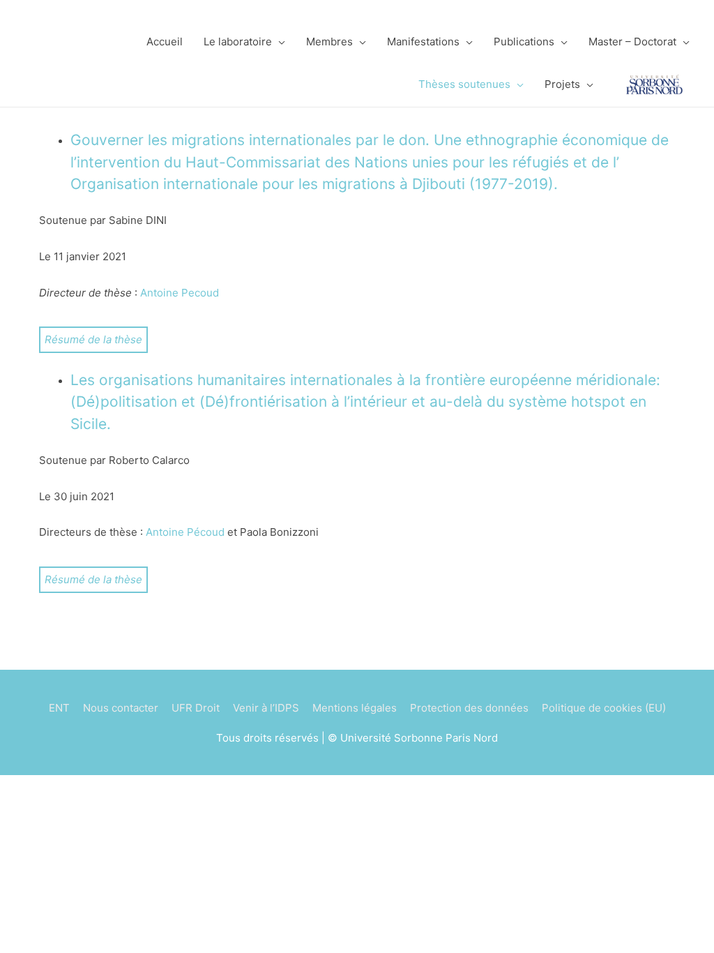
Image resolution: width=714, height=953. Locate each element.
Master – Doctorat (632, 41)
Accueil (164, 41)
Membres (329, 41)
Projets (562, 84)
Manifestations (423, 41)
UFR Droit (196, 707)
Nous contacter (120, 707)
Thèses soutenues (464, 84)
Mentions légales (354, 707)
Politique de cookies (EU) (604, 707)
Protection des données (469, 707)
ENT (59, 707)
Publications (524, 41)
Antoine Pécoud (185, 532)
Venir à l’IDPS (266, 707)
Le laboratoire (238, 41)
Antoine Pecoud (179, 292)
